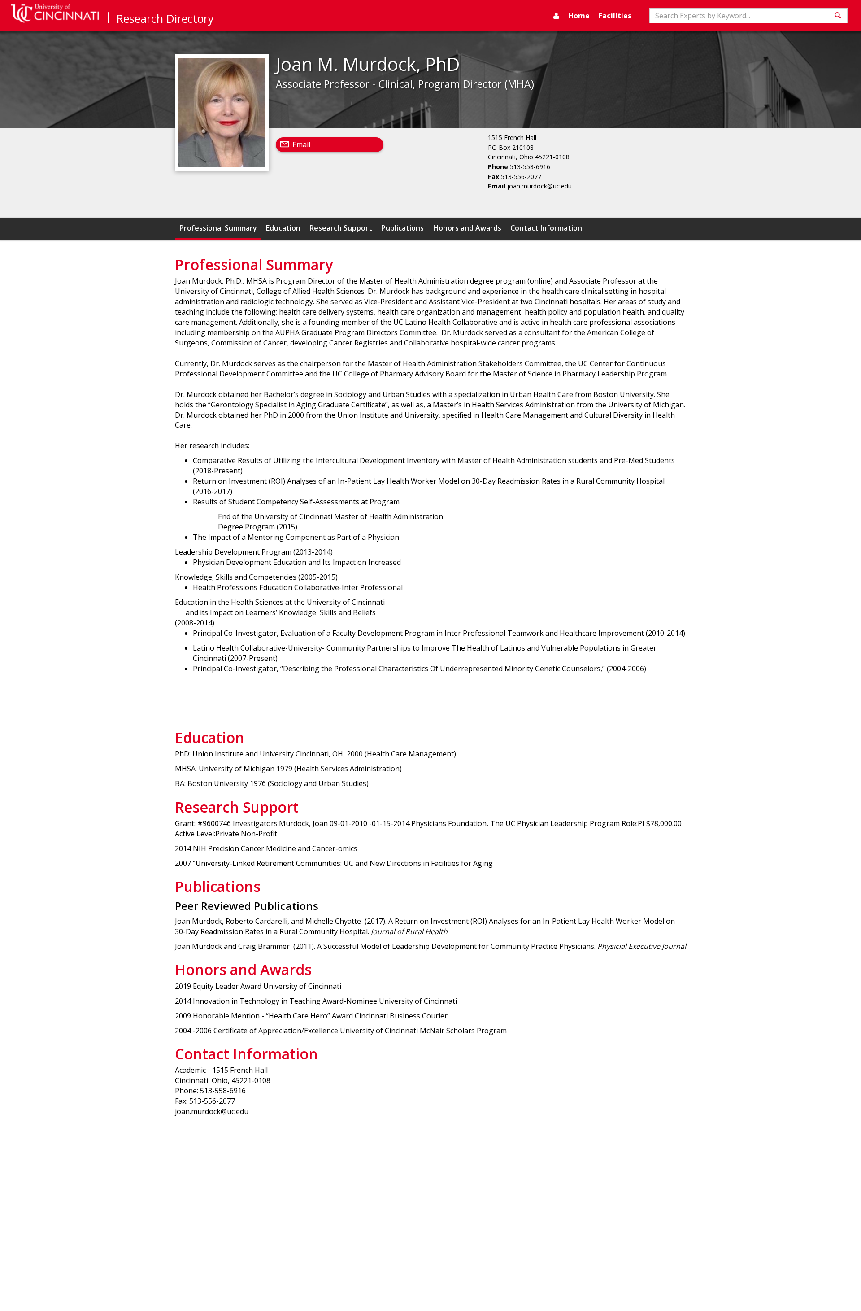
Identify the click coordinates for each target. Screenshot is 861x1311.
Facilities (615, 16)
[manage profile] (556, 15)
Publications (402, 228)
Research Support (340, 228)
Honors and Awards (467, 228)
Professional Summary (218, 228)
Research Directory (165, 18)
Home (579, 16)
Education (283, 228)
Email (301, 144)
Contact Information (546, 228)
